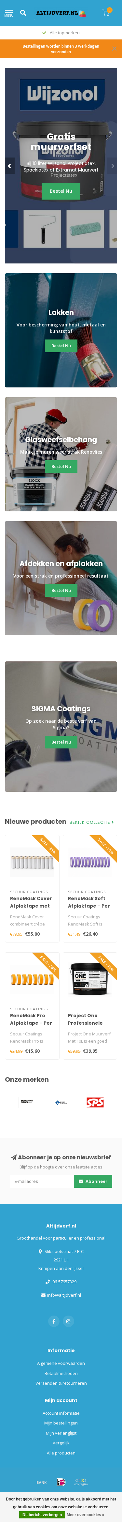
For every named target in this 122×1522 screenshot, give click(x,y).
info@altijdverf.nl (64, 1295)
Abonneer (96, 1181)
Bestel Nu (61, 191)
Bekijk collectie (91, 822)
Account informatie (61, 1413)
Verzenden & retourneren (61, 1383)
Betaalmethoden (61, 1373)
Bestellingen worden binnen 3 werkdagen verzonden (61, 48)
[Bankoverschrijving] (42, 1482)
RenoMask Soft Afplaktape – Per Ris (89, 906)
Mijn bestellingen (61, 1423)
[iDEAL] (61, 1482)
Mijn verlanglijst (61, 1433)
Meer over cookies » (85, 1515)
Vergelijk (61, 1443)
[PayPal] (81, 1482)
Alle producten (61, 1453)
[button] (10, 166)
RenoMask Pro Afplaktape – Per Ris (31, 1023)
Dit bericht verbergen (42, 1515)
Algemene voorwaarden (61, 1363)
